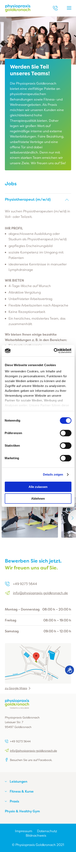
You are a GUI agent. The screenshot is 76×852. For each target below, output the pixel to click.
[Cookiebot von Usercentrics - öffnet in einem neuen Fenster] (54, 350)
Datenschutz (47, 831)
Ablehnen (38, 498)
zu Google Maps (16, 688)
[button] (38, 199)
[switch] (65, 433)
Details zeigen (53, 474)
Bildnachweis (36, 835)
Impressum (23, 831)
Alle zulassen (38, 487)
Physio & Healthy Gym (22, 811)
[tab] (38, 199)
